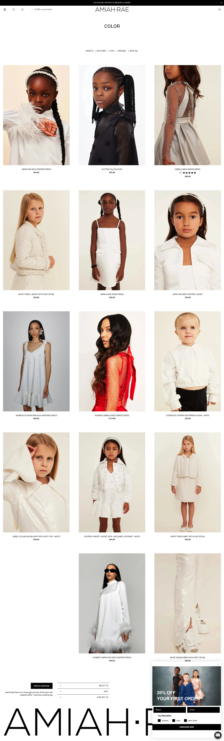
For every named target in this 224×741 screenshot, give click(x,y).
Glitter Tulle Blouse (112, 169)
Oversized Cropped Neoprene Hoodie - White (187, 415)
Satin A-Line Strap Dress (112, 294)
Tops (112, 51)
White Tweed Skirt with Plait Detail (188, 536)
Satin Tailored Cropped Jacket (187, 294)
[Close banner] (221, 3)
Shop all (134, 51)
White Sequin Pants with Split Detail (187, 657)
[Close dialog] (218, 664)
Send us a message (41, 686)
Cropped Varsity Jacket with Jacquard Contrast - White (112, 536)
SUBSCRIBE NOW (187, 727)
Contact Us (102, 697)
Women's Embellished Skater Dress (112, 415)
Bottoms (101, 51)
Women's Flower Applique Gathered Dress (36, 415)
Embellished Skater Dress (187, 169)
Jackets (89, 51)
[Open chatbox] (218, 735)
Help (106, 691)
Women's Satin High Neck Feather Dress (112, 657)
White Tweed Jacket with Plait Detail (36, 294)
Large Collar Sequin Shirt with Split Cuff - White (36, 536)
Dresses (122, 51)
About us (103, 686)
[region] (112, 3)
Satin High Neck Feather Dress (36, 169)
